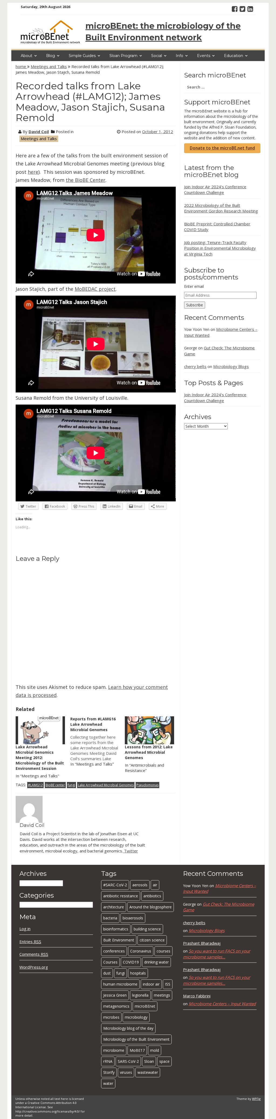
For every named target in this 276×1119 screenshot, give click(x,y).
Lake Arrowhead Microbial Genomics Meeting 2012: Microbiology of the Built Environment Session (40, 757)
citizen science (152, 940)
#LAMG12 (35, 785)
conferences (114, 951)
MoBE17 (137, 1050)
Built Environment (118, 940)
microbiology (136, 1017)
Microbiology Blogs (231, 366)
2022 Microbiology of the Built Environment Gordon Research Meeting (221, 208)
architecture (113, 906)
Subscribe (194, 304)
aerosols (139, 884)
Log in (24, 928)
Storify (109, 1072)
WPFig (256, 1099)
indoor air (151, 984)
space (164, 1061)
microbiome (113, 1050)
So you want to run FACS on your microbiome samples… (216, 953)
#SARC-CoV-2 (115, 884)
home (21, 66)
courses (163, 951)
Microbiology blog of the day (128, 1028)
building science (147, 929)
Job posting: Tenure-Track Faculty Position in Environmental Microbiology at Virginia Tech (220, 248)
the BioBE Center (85, 180)
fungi (71, 785)
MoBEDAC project (95, 289)
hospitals (138, 973)
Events (203, 55)
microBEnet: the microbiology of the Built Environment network (163, 32)
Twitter (130, 851)
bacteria (110, 917)
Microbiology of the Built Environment (136, 1039)
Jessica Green (115, 995)
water (108, 1083)
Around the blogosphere (150, 906)
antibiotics (152, 895)
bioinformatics (115, 929)
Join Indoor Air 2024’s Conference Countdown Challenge (215, 189)
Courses (110, 962)
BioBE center (55, 785)
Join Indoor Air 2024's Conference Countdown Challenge (215, 397)
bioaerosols (133, 917)
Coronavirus (140, 951)
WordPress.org (33, 967)
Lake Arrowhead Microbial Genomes (106, 785)
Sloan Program (123, 55)
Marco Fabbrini (197, 995)
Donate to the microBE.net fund (222, 148)
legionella (140, 995)
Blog (50, 55)
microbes (111, 1017)
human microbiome (120, 984)
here (33, 172)
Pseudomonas (147, 785)
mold (154, 1050)
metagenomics (116, 1006)
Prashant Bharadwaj (201, 943)
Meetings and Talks (49, 66)
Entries (30, 941)
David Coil (39, 131)
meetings (162, 995)
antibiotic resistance (120, 895)
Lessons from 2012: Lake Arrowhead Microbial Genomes (149, 752)
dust (107, 973)
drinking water (156, 962)
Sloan (149, 1061)
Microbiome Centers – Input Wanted (222, 1003)
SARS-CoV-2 (128, 1061)
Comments (33, 954)
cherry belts (195, 366)
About (26, 55)
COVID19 (131, 962)
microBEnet (145, 1006)
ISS (167, 984)
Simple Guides (82, 55)
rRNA (107, 1061)
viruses (126, 1072)
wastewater (147, 1072)
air (155, 884)
